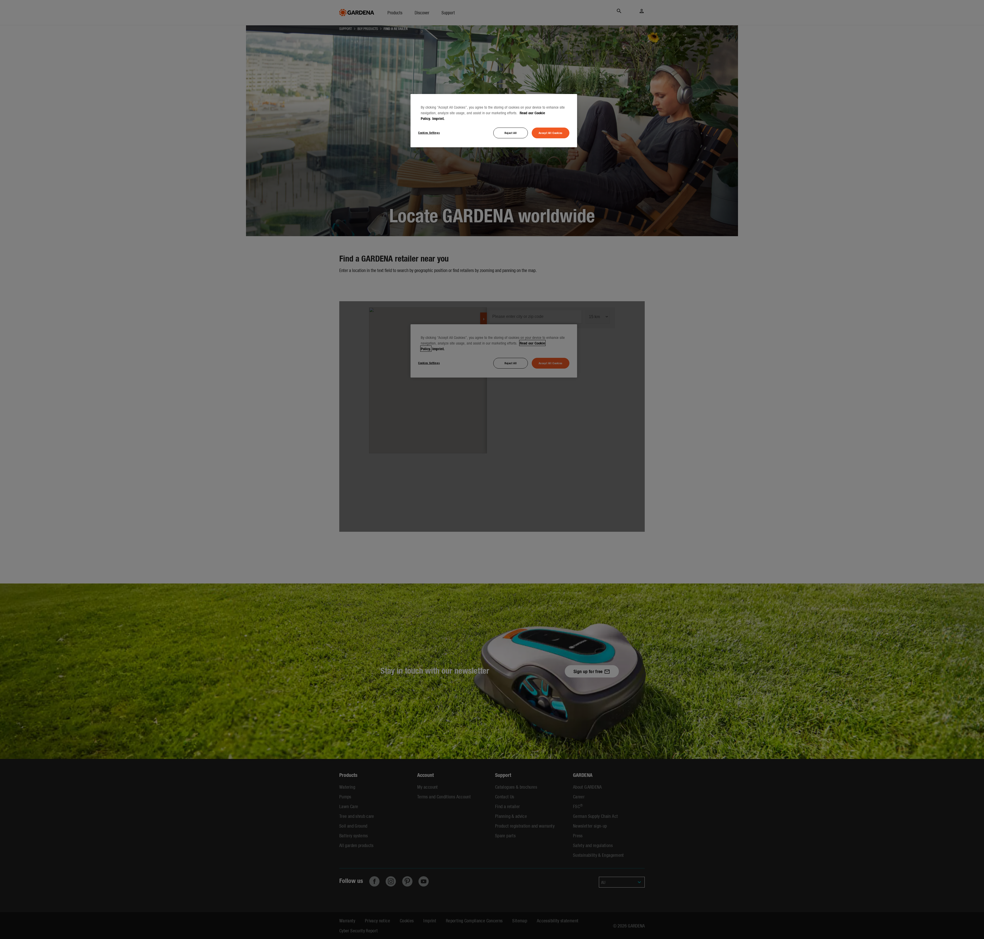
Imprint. (438, 118)
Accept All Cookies (550, 133)
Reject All (511, 133)
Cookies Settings (429, 132)
